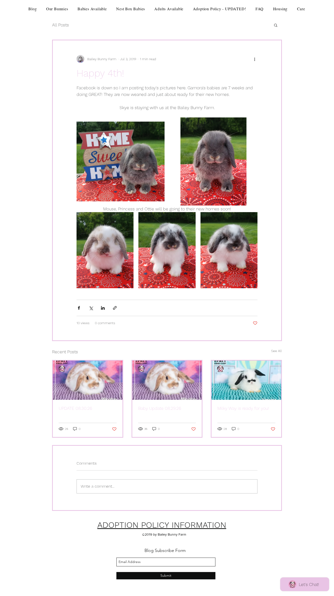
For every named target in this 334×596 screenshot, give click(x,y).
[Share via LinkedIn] (102, 308)
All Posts (60, 24)
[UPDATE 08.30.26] (87, 380)
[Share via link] (114, 308)
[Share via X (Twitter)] (91, 308)
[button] (275, 25)
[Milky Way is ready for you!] (246, 380)
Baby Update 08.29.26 (159, 408)
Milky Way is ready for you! (243, 408)
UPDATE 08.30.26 (75, 408)
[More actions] (254, 59)
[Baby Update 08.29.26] (167, 380)
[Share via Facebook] (79, 308)
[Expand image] (121, 161)
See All (276, 351)
